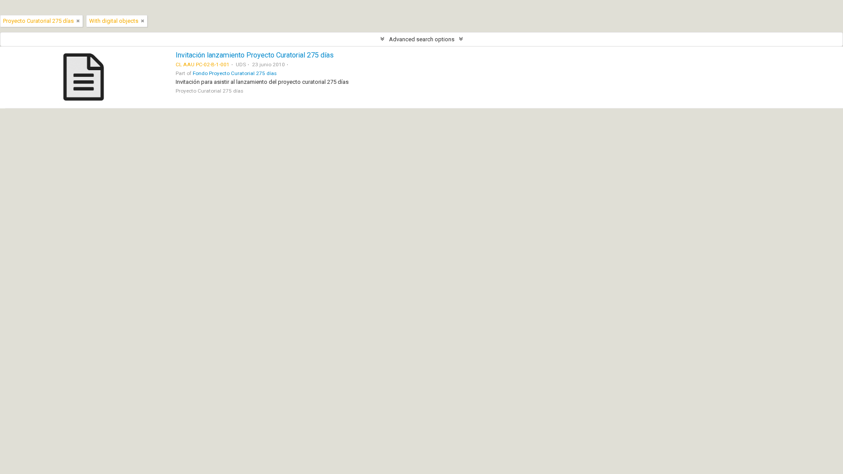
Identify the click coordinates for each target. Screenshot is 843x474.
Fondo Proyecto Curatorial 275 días (235, 73)
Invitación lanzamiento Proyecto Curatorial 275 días (255, 55)
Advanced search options (421, 39)
